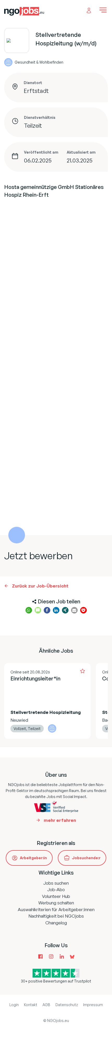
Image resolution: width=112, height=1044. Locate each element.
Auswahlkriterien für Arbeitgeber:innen (56, 909)
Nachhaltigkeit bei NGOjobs (56, 916)
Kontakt (30, 1004)
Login (14, 1004)
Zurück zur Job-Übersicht (40, 586)
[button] (29, 610)
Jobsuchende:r (86, 858)
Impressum (93, 1004)
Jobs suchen (56, 883)
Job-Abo (56, 889)
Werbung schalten (56, 902)
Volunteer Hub (56, 896)
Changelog (56, 922)
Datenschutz (66, 1004)
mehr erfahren (60, 820)
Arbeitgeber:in (33, 858)
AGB (46, 1004)
